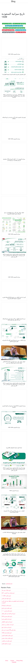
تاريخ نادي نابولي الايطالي (7, 621)
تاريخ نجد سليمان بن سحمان (8, 624)
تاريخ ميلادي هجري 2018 (7, 616)
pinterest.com (9, 583)
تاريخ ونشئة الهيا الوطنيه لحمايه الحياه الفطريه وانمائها (14, 28)
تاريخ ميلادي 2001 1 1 (6, 595)
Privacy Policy (19, 660)
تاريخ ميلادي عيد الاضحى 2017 (8, 593)
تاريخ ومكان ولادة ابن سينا (20, 30)
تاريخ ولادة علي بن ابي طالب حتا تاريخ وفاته (14, 25)
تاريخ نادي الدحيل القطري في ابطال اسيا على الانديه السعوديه (13, 601)
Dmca (6, 660)
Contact (12, 660)
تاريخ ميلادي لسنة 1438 (7, 632)
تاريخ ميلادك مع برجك (6, 590)
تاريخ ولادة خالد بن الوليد (20, 32)
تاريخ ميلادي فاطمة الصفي (7, 635)
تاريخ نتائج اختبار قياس (6, 598)
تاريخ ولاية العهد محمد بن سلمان (19, 23)
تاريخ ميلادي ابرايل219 (6, 605)
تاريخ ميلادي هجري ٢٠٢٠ (7, 611)
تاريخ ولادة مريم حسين (6, 23)
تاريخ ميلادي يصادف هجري (7, 638)
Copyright (14, 662)
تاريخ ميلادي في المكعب (7, 641)
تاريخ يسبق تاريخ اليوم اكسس (8, 32)
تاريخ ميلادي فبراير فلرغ (7, 608)
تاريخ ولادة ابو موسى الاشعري (8, 30)
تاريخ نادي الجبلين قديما (6, 619)
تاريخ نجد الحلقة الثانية (6, 643)
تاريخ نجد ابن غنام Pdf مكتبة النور (9, 630)
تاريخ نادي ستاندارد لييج (6, 627)
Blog (13, 1)
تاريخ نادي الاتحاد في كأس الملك (8, 613)
